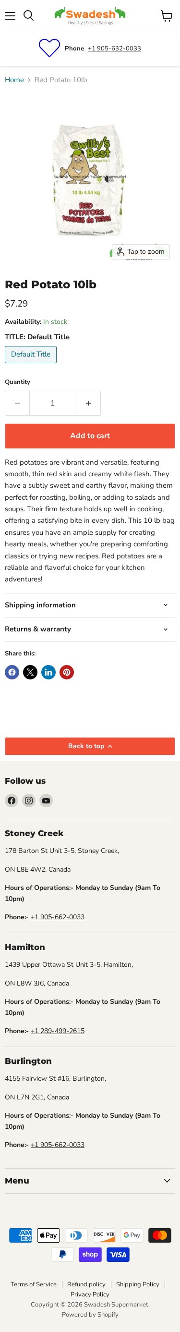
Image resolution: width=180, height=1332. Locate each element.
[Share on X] (30, 672)
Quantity (17, 382)
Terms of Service (34, 1284)
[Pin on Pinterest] (67, 672)
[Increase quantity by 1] (88, 403)
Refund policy (86, 1284)
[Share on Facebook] (12, 672)
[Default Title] (32, 365)
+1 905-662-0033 (57, 917)
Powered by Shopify (90, 1314)
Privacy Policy (90, 1294)
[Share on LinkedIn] (48, 672)
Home (14, 80)
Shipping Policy (137, 1284)
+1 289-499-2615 (57, 1031)
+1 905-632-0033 (114, 48)
